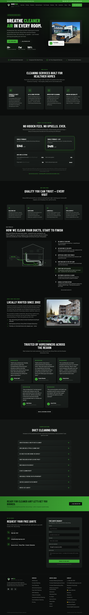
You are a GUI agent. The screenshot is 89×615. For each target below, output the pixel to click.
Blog (70, 5)
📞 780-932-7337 (65, 1)
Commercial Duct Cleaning (38, 597)
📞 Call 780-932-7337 (25, 41)
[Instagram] (11, 589)
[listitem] (69, 243)
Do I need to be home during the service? (30, 454)
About (66, 5)
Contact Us (69, 597)
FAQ (56, 5)
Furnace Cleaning (36, 583)
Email (50, 532)
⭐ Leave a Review (71, 590)
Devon (51, 606)
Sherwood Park (53, 594)
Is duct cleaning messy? (26, 471)
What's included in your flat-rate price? (30, 459)
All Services (35, 580)
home (35, 326)
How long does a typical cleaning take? (30, 448)
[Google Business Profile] (15, 589)
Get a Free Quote (77, 5)
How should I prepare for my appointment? (30, 476)
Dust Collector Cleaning (38, 599)
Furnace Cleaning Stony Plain (56, 585)
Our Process (46, 5)
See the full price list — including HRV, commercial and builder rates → (44, 173)
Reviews (52, 5)
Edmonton (51, 591)
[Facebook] (8, 589)
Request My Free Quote (64, 561)
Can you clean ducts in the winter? (28, 482)
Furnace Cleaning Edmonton (56, 580)
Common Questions (72, 599)
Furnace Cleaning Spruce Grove (57, 583)
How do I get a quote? (25, 487)
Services (22, 5)
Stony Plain (52, 601)
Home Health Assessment (73, 607)
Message (51, 550)
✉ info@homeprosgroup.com (75, 1)
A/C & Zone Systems (37, 587)
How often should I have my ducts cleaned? (31, 442)
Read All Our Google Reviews (44, 411)
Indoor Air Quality (36, 595)
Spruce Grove (52, 599)
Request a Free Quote (72, 585)
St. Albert (51, 596)
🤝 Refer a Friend (71, 602)
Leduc (50, 603)
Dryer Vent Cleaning (37, 590)
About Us (69, 595)
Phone (50, 538)
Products (32, 5)
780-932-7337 (14, 533)
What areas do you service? (26, 465)
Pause (57, 290)
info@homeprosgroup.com (18, 539)
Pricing (27, 5)
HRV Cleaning (35, 592)
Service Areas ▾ (39, 5)
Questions (61, 5)
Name (50, 525)
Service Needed (53, 544)
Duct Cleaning (35, 585)
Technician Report (71, 604)
